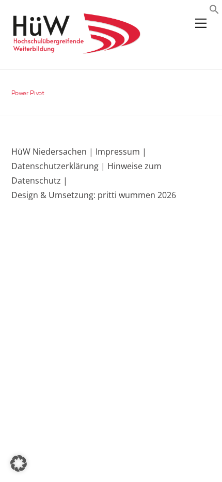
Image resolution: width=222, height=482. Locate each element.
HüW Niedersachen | (53, 151)
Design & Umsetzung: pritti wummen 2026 (93, 195)
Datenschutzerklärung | (58, 166)
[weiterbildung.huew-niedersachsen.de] (75, 48)
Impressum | (121, 151)
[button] (214, 11)
